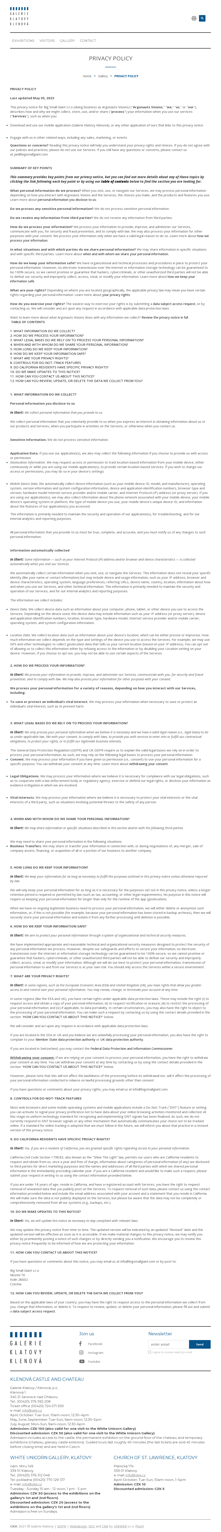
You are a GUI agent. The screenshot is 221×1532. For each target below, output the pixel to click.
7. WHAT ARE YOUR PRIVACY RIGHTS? (39, 358)
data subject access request (34, 1311)
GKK (13, 1526)
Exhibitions (23, 41)
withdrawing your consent (148, 764)
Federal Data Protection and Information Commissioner (131, 1048)
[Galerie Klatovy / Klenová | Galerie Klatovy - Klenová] (19, 16)
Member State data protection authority (65, 1039)
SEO (91, 1526)
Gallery (67, 41)
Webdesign (78, 1526)
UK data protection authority (121, 1039)
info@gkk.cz (32, 1410)
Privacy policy (126, 76)
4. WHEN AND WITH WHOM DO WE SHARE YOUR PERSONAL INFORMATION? (69, 344)
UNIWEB (120, 1526)
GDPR (61, 1526)
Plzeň (139, 1526)
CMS (105, 1526)
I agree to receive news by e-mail (172, 1352)
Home (87, 76)
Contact (88, 41)
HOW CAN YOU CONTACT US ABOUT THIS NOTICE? (62, 1017)
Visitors (47, 41)
